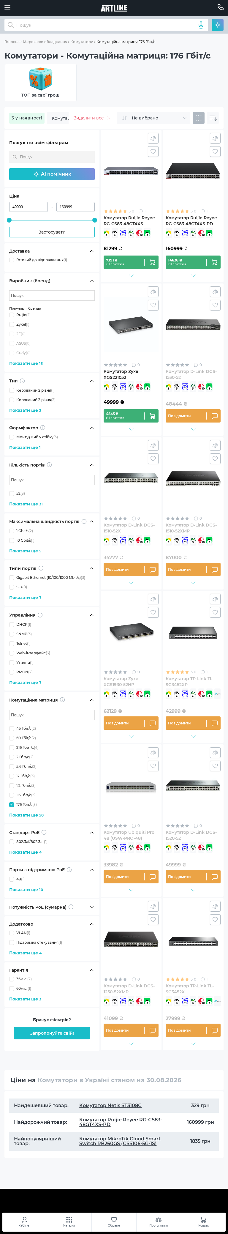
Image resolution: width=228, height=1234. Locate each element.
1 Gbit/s (24, 531)
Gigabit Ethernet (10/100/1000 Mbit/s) (50, 577)
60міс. (23, 988)
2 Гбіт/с (25, 757)
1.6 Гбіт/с (26, 795)
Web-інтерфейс (33, 653)
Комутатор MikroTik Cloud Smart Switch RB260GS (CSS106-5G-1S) (120, 1141)
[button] (52, 174)
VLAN (23, 933)
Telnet (23, 643)
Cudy (23, 353)
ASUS (23, 343)
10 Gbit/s (25, 540)
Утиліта (25, 662)
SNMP (24, 634)
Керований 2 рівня (35, 390)
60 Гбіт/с (26, 738)
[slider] (9, 220)
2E (21, 334)
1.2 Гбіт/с (26, 785)
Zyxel (22, 324)
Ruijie (23, 315)
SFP (21, 587)
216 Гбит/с (27, 747)
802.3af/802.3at (32, 841)
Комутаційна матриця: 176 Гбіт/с (125, 42)
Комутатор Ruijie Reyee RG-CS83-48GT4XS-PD (120, 1122)
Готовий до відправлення (41, 260)
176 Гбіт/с (26, 804)
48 (20, 879)
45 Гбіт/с (26, 728)
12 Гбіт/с (25, 776)
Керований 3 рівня (36, 400)
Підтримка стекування (39, 942)
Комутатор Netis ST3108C (110, 1105)
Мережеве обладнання (45, 42)
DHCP (23, 624)
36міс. (24, 979)
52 (20, 493)
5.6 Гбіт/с (26, 766)
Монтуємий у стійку (37, 437)
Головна (12, 42)
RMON (24, 672)
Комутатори (81, 42)
